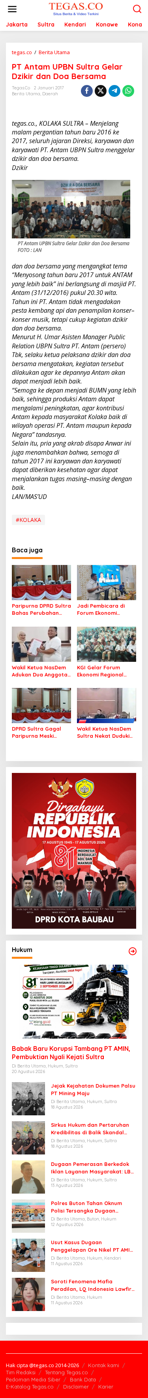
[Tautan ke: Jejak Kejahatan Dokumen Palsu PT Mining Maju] (28, 1098)
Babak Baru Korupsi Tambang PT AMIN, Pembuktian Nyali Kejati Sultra (71, 1053)
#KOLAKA (28, 519)
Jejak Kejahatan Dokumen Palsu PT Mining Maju (93, 1089)
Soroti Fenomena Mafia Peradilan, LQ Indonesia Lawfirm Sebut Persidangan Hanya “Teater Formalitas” (93, 1285)
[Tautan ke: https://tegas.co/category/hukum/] (132, 951)
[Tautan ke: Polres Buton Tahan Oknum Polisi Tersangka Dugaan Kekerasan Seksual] (28, 1215)
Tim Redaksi (21, 1372)
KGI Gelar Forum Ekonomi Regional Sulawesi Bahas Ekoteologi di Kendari (105, 671)
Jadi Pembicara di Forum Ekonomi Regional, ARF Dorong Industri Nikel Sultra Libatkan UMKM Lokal (105, 609)
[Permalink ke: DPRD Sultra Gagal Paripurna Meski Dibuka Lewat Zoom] (41, 704)
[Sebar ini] (87, 91)
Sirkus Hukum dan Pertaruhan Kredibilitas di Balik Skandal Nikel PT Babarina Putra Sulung (92, 1128)
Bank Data (83, 1379)
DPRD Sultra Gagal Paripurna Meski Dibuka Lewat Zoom (38, 732)
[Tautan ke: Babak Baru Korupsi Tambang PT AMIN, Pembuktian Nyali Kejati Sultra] (74, 1002)
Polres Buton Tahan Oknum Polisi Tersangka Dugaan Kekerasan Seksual (86, 1207)
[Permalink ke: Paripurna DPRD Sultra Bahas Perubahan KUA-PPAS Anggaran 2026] (41, 582)
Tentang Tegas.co (66, 1372)
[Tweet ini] (101, 91)
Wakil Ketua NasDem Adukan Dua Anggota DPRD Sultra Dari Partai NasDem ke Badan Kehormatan (39, 671)
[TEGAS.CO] (75, 8)
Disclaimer (76, 1386)
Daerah (50, 93)
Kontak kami (103, 1365)
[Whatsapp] (128, 91)
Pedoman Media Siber (33, 1379)
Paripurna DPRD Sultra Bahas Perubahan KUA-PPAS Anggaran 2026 (41, 609)
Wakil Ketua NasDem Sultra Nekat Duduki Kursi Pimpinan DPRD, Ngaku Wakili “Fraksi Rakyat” (104, 732)
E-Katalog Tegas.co (30, 1386)
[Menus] (12, 9)
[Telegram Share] (114, 91)
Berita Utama (26, 93)
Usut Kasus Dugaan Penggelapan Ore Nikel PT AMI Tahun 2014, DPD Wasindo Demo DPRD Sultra (92, 1246)
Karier (105, 1386)
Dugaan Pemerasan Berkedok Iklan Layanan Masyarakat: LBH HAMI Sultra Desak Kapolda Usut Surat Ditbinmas (93, 1168)
